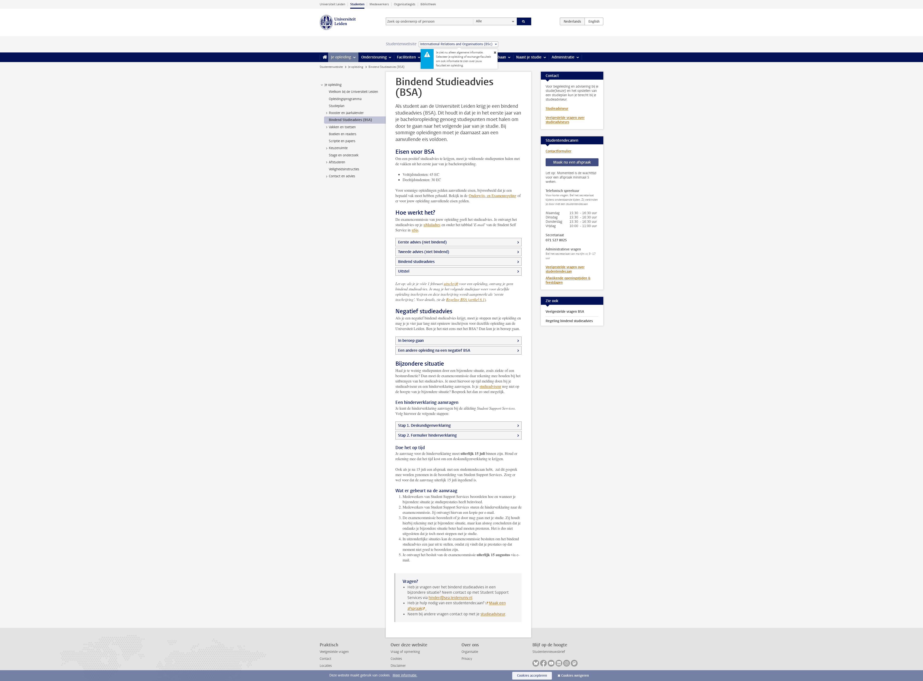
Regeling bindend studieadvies (569, 321)
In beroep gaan (411, 340)
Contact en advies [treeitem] (342, 176)
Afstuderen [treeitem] (337, 162)
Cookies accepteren (532, 675)
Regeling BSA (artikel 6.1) (466, 299)
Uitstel (403, 271)
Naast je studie (529, 57)
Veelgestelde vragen (334, 651)
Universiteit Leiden (332, 4)
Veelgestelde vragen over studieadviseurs (565, 119)
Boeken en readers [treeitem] (342, 134)
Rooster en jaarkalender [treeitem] (346, 113)
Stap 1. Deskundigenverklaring (424, 425)
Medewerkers (379, 4)
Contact (325, 658)
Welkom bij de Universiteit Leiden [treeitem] (353, 91)
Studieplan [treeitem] (336, 106)
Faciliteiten (406, 57)
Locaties (326, 665)
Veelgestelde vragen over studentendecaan (565, 269)
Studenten (357, 4)
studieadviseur (490, 386)
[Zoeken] (524, 21)
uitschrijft (451, 283)
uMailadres (432, 224)
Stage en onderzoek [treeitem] (343, 155)
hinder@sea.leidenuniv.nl (450, 597)
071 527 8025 (556, 240)
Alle (479, 21)
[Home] (324, 57)
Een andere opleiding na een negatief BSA (434, 350)
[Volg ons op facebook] (543, 663)
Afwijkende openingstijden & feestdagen (568, 280)
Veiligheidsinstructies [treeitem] (344, 169)
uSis (415, 229)
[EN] (594, 21)
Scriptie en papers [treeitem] (342, 141)
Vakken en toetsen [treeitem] (342, 127)
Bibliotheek (428, 4)
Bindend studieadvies (416, 261)
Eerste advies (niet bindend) (422, 242)
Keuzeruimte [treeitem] (338, 148)
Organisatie (470, 651)
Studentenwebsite (331, 67)
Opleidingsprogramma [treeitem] (345, 99)
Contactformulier (558, 151)
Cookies (396, 658)
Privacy (467, 658)
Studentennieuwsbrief (548, 651)
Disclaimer (398, 665)
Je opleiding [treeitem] (333, 85)
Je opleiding (341, 57)
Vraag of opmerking (405, 651)
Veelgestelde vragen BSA (565, 311)
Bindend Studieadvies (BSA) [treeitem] (350, 120)
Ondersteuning (374, 57)
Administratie (563, 57)
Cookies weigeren (575, 675)
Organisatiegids (404, 4)
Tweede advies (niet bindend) (423, 251)
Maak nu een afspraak (572, 162)
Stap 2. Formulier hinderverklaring (427, 435)
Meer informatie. (405, 675)
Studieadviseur (557, 108)
